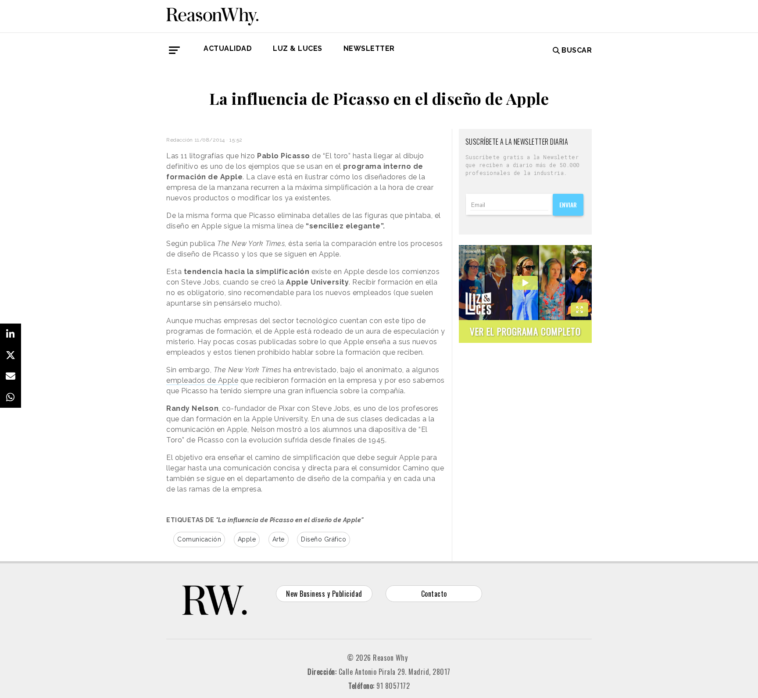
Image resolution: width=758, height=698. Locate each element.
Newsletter (369, 48)
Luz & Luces (297, 48)
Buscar (576, 50)
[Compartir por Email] (10, 376)
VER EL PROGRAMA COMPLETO (525, 331)
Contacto (434, 593)
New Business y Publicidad (324, 593)
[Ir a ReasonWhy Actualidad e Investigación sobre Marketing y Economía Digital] (212, 15)
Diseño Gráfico (323, 539)
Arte (278, 539)
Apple (247, 539)
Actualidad (228, 48)
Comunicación (199, 539)
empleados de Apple (202, 380)
